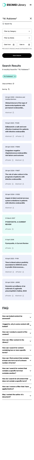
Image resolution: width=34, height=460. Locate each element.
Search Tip (8, 24)
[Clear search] (31, 18)
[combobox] (17, 31)
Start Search (17, 55)
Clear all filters (7, 84)
